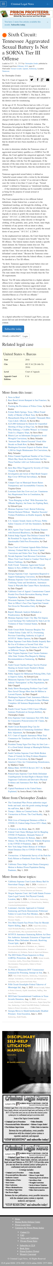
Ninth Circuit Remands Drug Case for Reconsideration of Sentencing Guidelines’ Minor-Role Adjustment (29, 729)
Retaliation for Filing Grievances (25, 1002)
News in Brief (14, 397)
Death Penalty (21, 1017)
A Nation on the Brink (17, 829)
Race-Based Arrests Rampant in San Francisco (27, 400)
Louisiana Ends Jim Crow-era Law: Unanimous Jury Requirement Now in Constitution (28, 493)
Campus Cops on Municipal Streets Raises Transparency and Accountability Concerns (26, 484)
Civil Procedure (33, 899)
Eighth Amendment (29, 990)
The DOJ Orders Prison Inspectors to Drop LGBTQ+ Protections (26, 956)
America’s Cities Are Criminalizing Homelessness (28, 761)
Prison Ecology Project (29, 1251)
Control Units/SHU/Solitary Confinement (35, 1005)
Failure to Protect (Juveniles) (18, 1008)
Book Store (24, 1248)
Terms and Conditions (29, 1238)
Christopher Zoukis (31, 63)
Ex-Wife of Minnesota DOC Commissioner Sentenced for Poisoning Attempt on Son (26, 971)
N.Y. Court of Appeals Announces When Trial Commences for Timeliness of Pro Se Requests (27, 737)
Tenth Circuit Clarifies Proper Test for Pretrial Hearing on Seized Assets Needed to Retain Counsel (27, 667)
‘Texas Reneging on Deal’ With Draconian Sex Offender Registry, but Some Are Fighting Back (28, 501)
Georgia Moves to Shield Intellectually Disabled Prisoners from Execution (28, 1012)
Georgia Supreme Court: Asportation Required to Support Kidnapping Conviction (28, 575)
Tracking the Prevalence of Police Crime (25, 406)
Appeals (25, 68)
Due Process (31, 887)
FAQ (22, 1235)
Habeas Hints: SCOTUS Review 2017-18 (25, 767)
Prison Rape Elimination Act (32, 961)
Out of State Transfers (20, 976)
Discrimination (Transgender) (18, 964)
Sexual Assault (16, 68)
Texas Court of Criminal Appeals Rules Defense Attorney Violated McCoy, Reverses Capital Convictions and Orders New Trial (28, 550)
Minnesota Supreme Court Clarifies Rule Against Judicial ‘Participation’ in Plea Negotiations (28, 681)
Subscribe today (18, 24)
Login (25, 336)
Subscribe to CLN (27, 1245)
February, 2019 (23, 66)
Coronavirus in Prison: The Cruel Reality (25, 814)
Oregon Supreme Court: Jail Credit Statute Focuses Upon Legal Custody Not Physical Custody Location (29, 896)
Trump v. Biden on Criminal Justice (23, 811)
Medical (11, 917)
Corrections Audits (14, 961)
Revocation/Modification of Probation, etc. (22, 946)
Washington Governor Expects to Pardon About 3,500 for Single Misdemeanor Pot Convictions (28, 449)
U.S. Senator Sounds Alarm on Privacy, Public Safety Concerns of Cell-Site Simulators (27, 522)
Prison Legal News (23, 1224)
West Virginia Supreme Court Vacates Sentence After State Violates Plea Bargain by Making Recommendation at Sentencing (28, 656)
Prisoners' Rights (14, 920)
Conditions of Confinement (24, 917)
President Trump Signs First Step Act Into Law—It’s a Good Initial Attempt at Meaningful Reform (29, 746)
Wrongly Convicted (28, 1254)
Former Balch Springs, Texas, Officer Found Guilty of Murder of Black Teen (26, 413)
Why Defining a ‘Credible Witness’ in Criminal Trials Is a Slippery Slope (28, 431)
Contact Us (24, 1232)
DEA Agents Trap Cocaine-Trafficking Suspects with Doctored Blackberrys (28, 531)
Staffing (40, 990)
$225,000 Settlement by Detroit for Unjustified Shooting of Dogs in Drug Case (27, 425)
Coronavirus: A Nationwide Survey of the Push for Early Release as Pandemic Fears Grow (29, 857)
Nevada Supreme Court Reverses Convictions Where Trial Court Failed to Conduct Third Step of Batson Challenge (29, 559)
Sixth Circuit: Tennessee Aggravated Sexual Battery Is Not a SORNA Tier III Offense (26, 566)
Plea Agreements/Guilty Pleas (31, 931)
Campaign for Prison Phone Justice (29, 1227)
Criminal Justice (36, 902)
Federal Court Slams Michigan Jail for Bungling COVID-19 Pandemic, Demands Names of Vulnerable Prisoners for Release (28, 834)
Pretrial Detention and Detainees (31, 890)
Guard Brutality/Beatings (16, 929)
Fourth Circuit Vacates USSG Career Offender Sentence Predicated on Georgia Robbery (27, 710)
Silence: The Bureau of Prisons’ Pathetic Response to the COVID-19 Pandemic (29, 842)
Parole (45, 917)
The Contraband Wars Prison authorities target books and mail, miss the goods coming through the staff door (28, 805)
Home (17, 1218)
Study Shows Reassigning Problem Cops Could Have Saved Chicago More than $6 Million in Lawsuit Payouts (27, 691)
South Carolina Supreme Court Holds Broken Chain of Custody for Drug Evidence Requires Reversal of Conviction (27, 756)
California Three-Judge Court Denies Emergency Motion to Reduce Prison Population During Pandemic (28, 867)
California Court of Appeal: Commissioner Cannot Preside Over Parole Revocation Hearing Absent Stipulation (29, 594)
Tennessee (5, 71)
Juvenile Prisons (34, 1008)
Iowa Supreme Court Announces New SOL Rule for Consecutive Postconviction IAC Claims (28, 719)
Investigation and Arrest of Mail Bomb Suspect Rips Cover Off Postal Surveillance (27, 475)
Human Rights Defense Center (27, 1221)
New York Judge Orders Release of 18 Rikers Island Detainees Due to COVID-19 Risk (27, 848)
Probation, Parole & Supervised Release (34, 952)
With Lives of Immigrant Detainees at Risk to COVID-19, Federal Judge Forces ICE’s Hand (27, 821)
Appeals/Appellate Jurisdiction (18, 902)
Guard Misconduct (40, 926)
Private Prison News (28, 1241)
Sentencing (33, 68)
